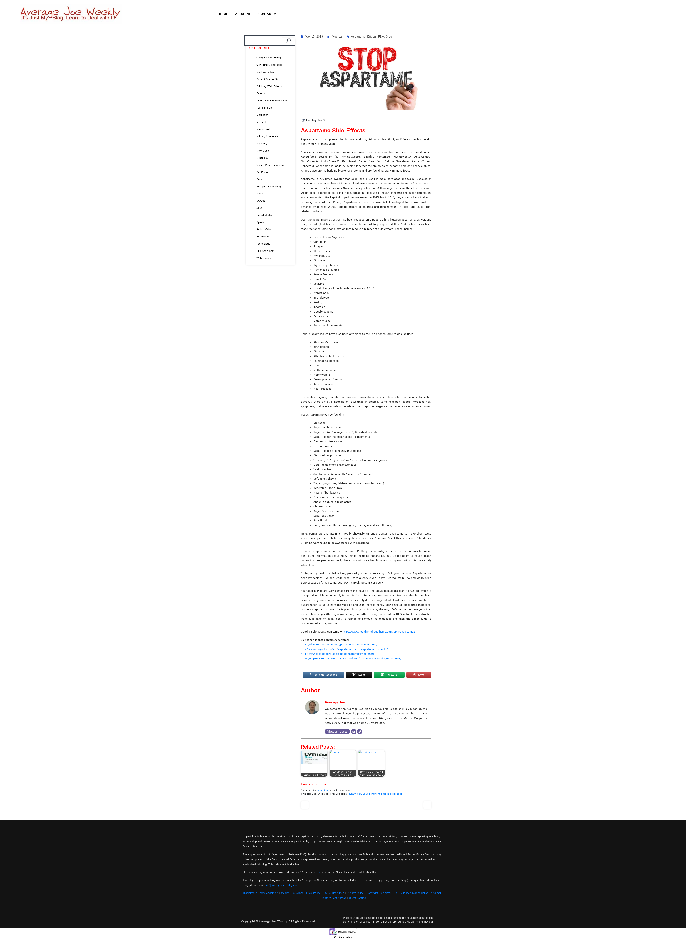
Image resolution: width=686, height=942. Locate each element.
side (389, 36)
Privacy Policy (355, 893)
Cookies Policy (343, 937)
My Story (261, 143)
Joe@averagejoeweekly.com (281, 885)
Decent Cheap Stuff (268, 79)
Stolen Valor (263, 229)
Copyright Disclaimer (379, 893)
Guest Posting (357, 898)
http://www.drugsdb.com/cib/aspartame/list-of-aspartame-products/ (344, 649)
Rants (260, 193)
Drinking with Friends (269, 86)
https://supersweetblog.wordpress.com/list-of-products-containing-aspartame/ (351, 658)
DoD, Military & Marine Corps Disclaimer (417, 893)
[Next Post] (427, 804)
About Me (243, 14)
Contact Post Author (333, 898)
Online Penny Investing (270, 164)
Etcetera (261, 93)
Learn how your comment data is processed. (376, 793)
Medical (261, 122)
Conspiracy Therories (269, 64)
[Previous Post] (305, 804)
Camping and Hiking (268, 57)
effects (372, 36)
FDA (381, 36)
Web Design (263, 258)
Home (223, 14)
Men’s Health (264, 129)
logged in (322, 790)
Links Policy (313, 893)
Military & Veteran (267, 136)
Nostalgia (262, 157)
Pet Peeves (263, 172)
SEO (259, 207)
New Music (263, 150)
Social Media (264, 215)
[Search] (288, 40)
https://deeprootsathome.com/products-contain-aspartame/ (339, 644)
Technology (263, 243)
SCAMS (261, 200)
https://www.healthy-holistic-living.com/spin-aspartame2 (379, 631)
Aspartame (358, 36)
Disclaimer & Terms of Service (260, 893)
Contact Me (268, 14)
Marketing (262, 114)
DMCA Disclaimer (334, 893)
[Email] (353, 731)
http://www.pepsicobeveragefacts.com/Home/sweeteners (338, 653)
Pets (259, 179)
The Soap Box (265, 250)
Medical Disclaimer (292, 893)
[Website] (359, 731)
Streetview (262, 236)
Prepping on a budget (269, 186)
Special (260, 222)
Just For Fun (264, 107)
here (318, 872)
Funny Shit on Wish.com (271, 100)
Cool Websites (265, 71)
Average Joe (335, 702)
